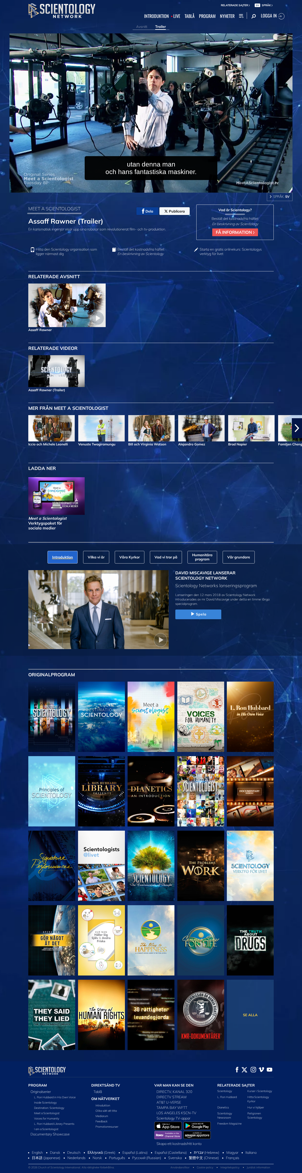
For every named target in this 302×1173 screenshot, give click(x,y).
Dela (149, 211)
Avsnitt (141, 26)
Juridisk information (258, 1167)
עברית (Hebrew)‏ (206, 1152)
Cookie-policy (205, 1167)
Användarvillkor (179, 1167)
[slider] (160, 188)
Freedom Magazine (229, 1123)
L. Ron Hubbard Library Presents (54, 1123)
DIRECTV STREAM (172, 1097)
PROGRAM (207, 16)
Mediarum (102, 1116)
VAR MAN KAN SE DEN (173, 1085)
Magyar (232, 1152)
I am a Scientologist (46, 1129)
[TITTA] (51, 791)
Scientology (224, 1091)
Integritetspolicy (229, 1167)
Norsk (97, 1158)
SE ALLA (250, 1015)
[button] (5, 428)
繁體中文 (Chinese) (204, 1158)
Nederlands (76, 1158)
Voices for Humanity (46, 1118)
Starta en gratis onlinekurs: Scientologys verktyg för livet (231, 251)
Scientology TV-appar (173, 1118)
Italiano (251, 1152)
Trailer (160, 26)
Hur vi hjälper (255, 1107)
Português (117, 1158)
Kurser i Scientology (259, 1091)
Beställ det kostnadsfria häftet (140, 251)
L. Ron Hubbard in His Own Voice (55, 1097)
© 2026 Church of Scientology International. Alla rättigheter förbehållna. (71, 1167)
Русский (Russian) (146, 1158)
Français (232, 1158)
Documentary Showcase (50, 1134)
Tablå (98, 1091)
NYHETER (227, 16)
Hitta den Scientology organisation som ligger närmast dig (66, 251)
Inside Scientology (45, 1102)
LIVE (176, 16)
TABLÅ (190, 16)
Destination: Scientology (49, 1108)
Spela (201, 614)
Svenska (175, 1158)
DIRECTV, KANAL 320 (174, 1091)
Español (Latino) (135, 1152)
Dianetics (223, 1107)
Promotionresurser (107, 1126)
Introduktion (103, 1105)
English (37, 1152)
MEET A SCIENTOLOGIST (54, 208)
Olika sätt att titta (106, 1110)
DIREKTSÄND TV (105, 1085)
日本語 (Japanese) (46, 1158)
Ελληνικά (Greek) (101, 1152)
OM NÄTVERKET (105, 1098)
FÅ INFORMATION (234, 232)
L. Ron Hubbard (227, 1097)
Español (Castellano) (171, 1152)
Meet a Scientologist (46, 1113)
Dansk (55, 1152)
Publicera (177, 211)
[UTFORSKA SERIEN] (51, 717)
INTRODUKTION (156, 16)
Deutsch (73, 1152)
